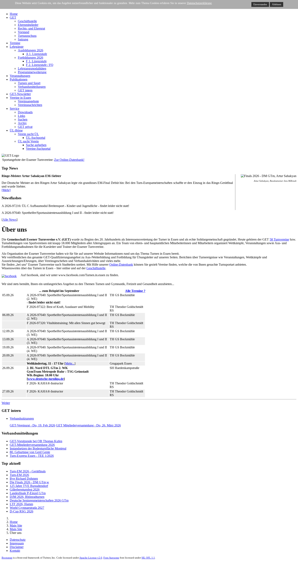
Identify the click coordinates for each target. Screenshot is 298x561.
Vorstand (23, 32)
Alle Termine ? (135, 291)
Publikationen (18, 79)
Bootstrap (7, 557)
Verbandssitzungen (22, 418)
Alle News (9, 219)
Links (21, 116)
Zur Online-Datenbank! (69, 159)
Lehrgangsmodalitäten (32, 68)
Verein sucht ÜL (28, 134)
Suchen (22, 119)
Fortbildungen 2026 (30, 57)
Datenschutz (18, 539)
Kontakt (15, 550)
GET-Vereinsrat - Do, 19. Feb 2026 (32, 425)
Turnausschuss (27, 35)
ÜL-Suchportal (35, 137)
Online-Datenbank (121, 264)
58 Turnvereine (279, 239)
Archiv (22, 123)
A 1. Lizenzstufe (36, 54)
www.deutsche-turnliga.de (46, 379)
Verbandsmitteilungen (32, 86)
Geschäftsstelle (27, 21)
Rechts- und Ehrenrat (31, 28)
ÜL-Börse (16, 130)
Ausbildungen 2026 (30, 50)
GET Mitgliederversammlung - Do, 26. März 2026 (88, 425)
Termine (15, 43)
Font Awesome (111, 557)
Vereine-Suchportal (38, 148)
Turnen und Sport (29, 83)
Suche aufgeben (36, 145)
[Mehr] (6, 190)
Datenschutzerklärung (199, 3)
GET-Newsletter (20, 94)
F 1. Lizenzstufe (36, 61)
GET (13, 17)
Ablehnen (276, 4)
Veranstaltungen (20, 75)
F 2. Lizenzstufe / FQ (39, 65)
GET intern (25, 90)
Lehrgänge (17, 46)
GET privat (25, 126)
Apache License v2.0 (90, 557)
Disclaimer (17, 547)
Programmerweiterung (32, 72)
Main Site (16, 525)
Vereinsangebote (28, 101)
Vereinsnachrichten (30, 105)
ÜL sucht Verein (28, 141)
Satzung (23, 39)
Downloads (25, 112)
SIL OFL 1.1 (148, 557)
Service (14, 108)
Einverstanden (260, 4)
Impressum (17, 543)
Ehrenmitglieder (28, 25)
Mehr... (69, 363)
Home (14, 14)
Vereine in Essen (20, 97)
